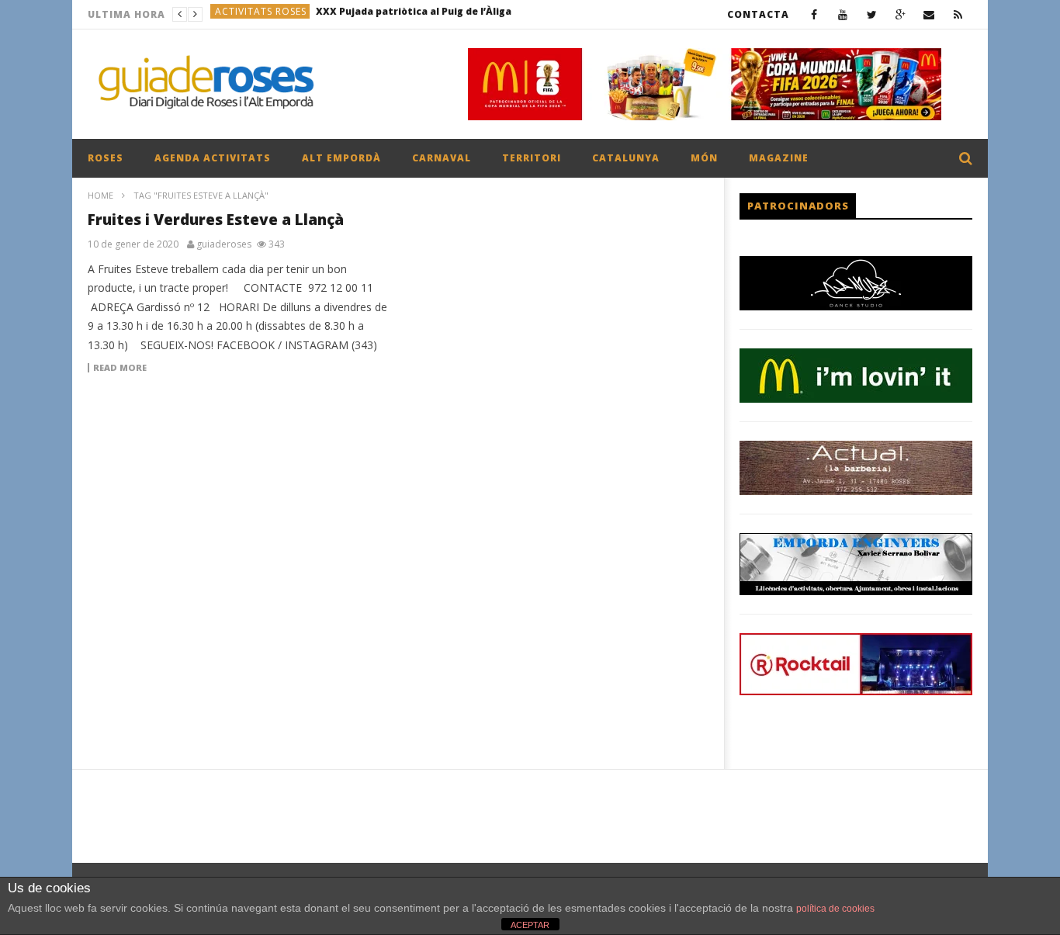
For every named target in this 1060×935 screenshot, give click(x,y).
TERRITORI (531, 157)
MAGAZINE (779, 157)
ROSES (105, 157)
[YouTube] (843, 14)
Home (100, 195)
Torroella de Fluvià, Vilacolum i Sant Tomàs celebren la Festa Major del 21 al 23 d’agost (454, 14)
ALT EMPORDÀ (341, 157)
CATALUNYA (626, 157)
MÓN (704, 157)
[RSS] (958, 14)
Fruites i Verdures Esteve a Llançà (216, 220)
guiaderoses (223, 244)
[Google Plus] (900, 14)
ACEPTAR (530, 925)
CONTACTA (758, 14)
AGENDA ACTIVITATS (212, 157)
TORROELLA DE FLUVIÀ (271, 14)
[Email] (929, 14)
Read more (120, 367)
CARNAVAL (441, 157)
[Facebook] (814, 14)
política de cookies (835, 908)
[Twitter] (871, 14)
